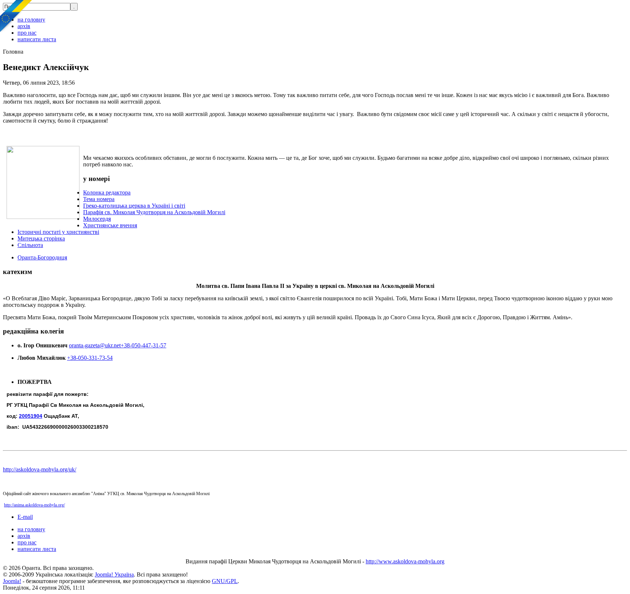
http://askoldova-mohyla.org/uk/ (39, 469)
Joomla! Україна (114, 574)
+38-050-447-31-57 (143, 345)
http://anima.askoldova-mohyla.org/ (34, 505)
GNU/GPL (225, 581)
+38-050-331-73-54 (90, 358)
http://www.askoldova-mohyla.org (405, 561)
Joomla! (12, 581)
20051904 (30, 416)
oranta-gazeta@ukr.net (95, 345)
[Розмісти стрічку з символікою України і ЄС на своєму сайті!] (16, 16)
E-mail (25, 517)
